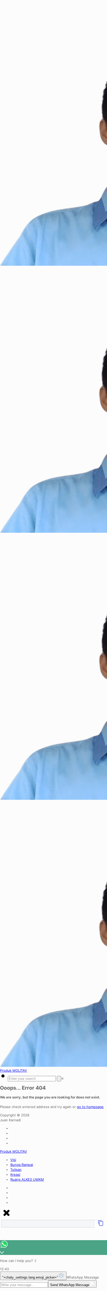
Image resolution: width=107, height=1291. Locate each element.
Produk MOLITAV (13, 1070)
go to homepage (90, 1107)
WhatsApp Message (82, 1277)
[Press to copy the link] (100, 1224)
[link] (62, 1078)
